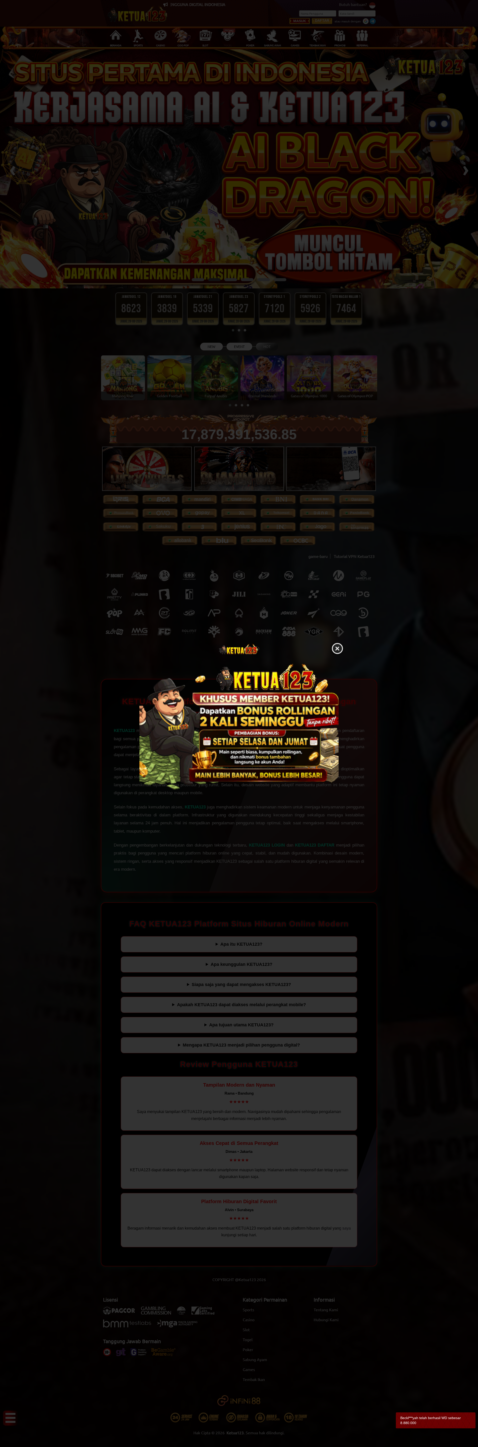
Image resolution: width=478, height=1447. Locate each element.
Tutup (337, 648)
